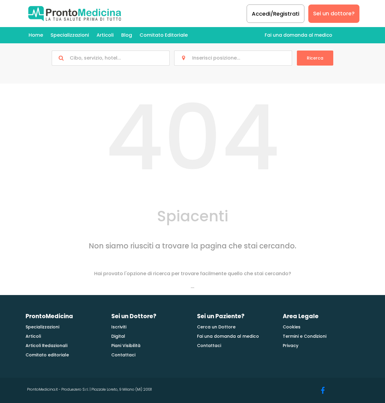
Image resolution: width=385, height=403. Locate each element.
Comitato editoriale (47, 355)
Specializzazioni (70, 35)
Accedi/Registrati (275, 13)
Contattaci (123, 355)
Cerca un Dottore (216, 327)
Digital (118, 336)
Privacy (290, 346)
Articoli (105, 35)
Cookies (291, 327)
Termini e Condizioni (304, 336)
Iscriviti (118, 327)
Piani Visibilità (125, 346)
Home (36, 35)
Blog (126, 35)
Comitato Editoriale (164, 35)
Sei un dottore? (334, 13)
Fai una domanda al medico (298, 35)
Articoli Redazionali (46, 346)
